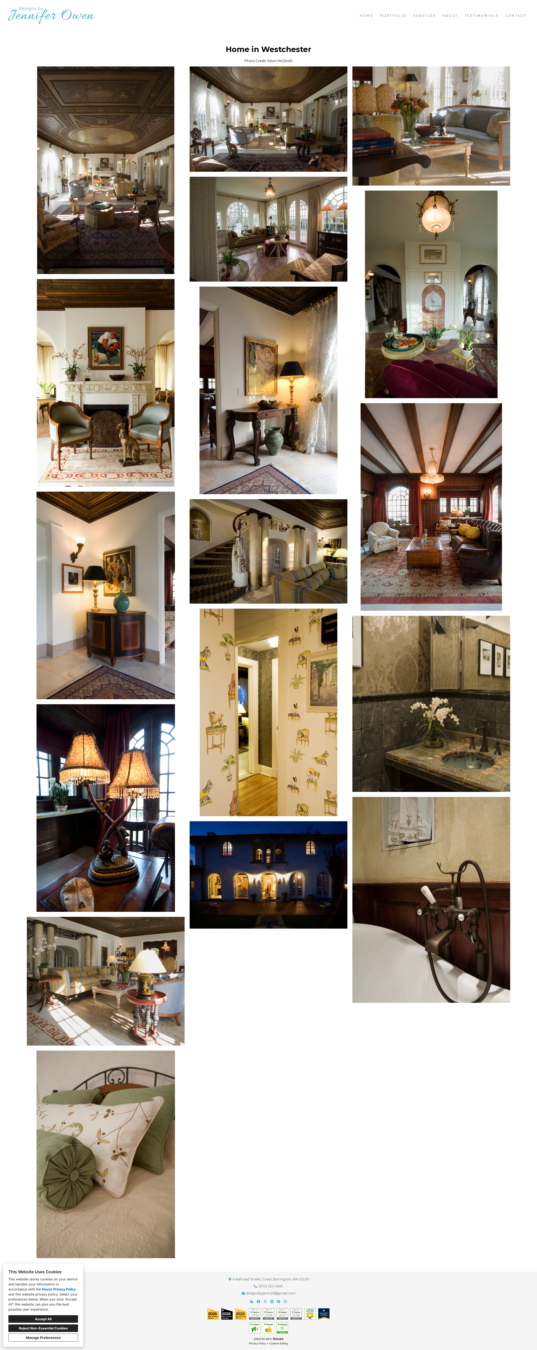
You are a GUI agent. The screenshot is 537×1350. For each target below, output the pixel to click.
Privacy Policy (257, 1343)
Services (424, 16)
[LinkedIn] (272, 1301)
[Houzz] (251, 1301)
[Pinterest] (278, 1301)
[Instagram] (285, 1301)
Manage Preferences (43, 1338)
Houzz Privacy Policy (59, 1289)
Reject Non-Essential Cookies (43, 1328)
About (450, 16)
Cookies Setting (278, 1343)
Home (366, 16)
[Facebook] (258, 1301)
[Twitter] (265, 1301)
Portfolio (393, 16)
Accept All (43, 1319)
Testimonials (481, 16)
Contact (515, 16)
